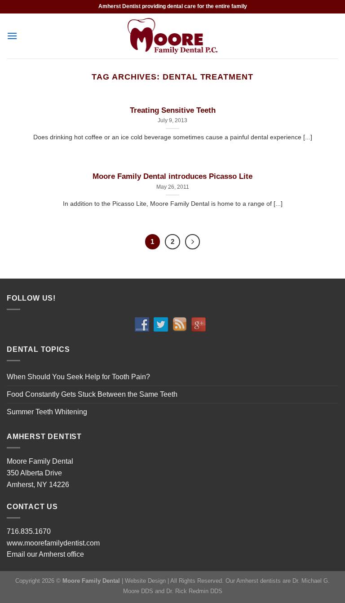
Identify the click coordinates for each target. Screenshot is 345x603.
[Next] (192, 241)
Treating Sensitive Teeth (173, 110)
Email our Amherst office (45, 554)
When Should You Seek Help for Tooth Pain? (78, 377)
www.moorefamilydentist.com (53, 543)
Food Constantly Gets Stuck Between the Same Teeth (92, 394)
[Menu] (12, 36)
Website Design (145, 580)
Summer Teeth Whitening (47, 412)
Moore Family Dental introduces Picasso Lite (172, 176)
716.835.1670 (29, 531)
